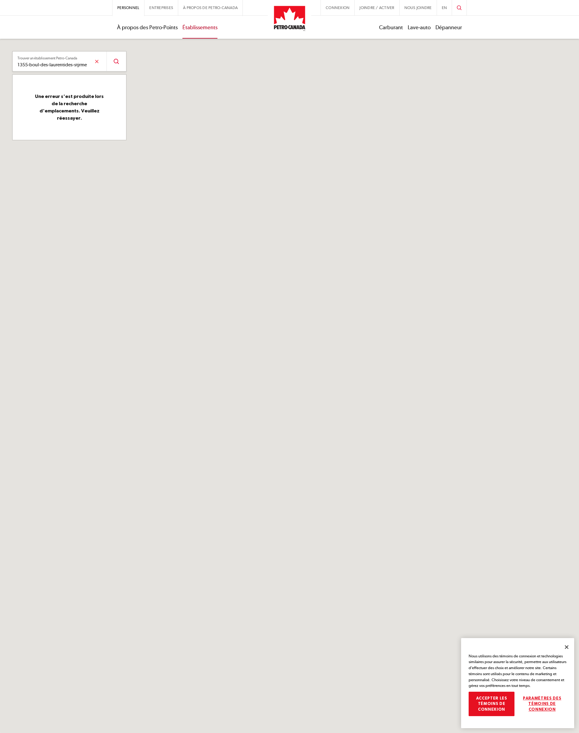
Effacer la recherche (96, 61)
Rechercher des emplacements (116, 61)
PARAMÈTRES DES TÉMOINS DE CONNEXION (542, 704)
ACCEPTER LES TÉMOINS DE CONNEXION (491, 704)
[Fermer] (566, 647)
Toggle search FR (459, 7)
